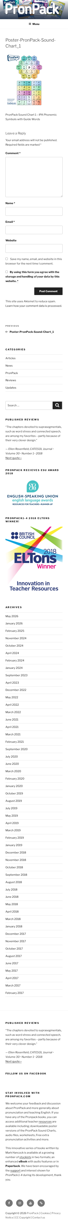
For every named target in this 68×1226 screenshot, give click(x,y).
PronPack (11, 373)
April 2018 (12, 911)
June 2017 (11, 963)
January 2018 (13, 926)
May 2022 (11, 697)
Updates (10, 387)
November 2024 (15, 638)
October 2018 (14, 867)
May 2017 (11, 970)
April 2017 (11, 978)
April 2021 (11, 727)
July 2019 (11, 808)
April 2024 (12, 653)
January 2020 (14, 786)
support (15, 1170)
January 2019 (13, 845)
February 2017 (14, 993)
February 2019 (14, 837)
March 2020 (13, 771)
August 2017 (13, 956)
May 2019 (11, 815)
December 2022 (15, 690)
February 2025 (14, 631)
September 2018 (16, 874)
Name (10, 203)
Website (11, 240)
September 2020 (16, 749)
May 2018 (11, 904)
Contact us (38, 1217)
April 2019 (12, 823)
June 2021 (11, 719)
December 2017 (15, 933)
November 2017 (15, 941)
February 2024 (14, 660)
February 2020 (14, 778)
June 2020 (12, 763)
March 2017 (12, 985)
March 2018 (13, 919)
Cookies (45, 1213)
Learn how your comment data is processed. (33, 305)
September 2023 (16, 675)
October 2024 (14, 645)
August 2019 (13, 801)
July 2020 (11, 756)
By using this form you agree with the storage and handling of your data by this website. (32, 276)
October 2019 (14, 793)
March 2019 (13, 830)
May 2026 (11, 616)
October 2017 (14, 948)
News (9, 365)
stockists (25, 1157)
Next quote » (13, 458)
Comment (12, 153)
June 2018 (11, 896)
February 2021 (14, 741)
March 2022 (13, 712)
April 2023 (12, 682)
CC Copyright (22, 1217)
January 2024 (14, 668)
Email (10, 221)
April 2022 (12, 704)
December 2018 (15, 852)
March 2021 (12, 734)
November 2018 (15, 860)
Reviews (10, 380)
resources (45, 1121)
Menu (35, 23)
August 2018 (13, 882)
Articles (10, 358)
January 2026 (14, 623)
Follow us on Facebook (26, 1073)
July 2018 (11, 889)
